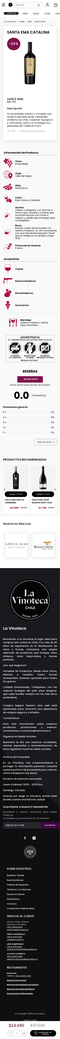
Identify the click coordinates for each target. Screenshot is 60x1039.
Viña (29, 22)
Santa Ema (40, 22)
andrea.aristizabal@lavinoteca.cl (22, 949)
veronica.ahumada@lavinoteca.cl (22, 959)
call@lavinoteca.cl (15, 939)
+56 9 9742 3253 (14, 937)
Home (22, 22)
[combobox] (29, 5)
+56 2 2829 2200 (15, 927)
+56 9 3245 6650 (15, 956)
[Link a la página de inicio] (10, 22)
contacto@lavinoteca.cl (36, 730)
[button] (47, 5)
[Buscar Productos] (38, 5)
